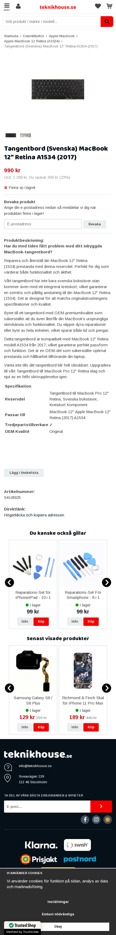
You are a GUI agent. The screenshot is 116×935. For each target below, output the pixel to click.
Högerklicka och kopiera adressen (34, 515)
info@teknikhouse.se (35, 766)
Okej (58, 927)
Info (25, 621)
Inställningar (58, 902)
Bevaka (94, 224)
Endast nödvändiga (58, 914)
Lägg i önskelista (23, 473)
